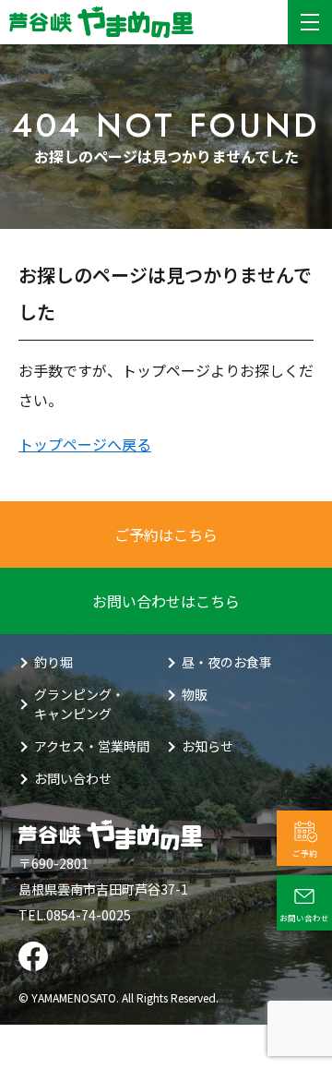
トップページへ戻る (84, 444)
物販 (195, 694)
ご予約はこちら (166, 534)
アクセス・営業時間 (91, 746)
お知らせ (207, 746)
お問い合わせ (73, 778)
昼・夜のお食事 (227, 662)
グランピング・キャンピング (79, 704)
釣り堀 (53, 662)
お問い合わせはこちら (166, 601)
